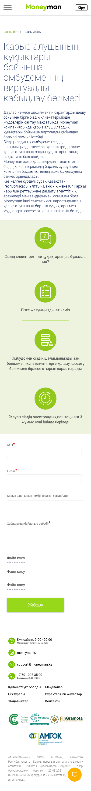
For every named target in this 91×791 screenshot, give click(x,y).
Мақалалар (54, 687)
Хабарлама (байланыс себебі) (29, 522)
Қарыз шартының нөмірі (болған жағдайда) (37, 495)
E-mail (12, 469)
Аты (11, 443)
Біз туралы (16, 694)
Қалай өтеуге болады (24, 687)
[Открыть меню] (8, 8)
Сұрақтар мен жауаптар (63, 694)
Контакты (52, 701)
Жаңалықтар (18, 701)
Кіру (81, 7)
